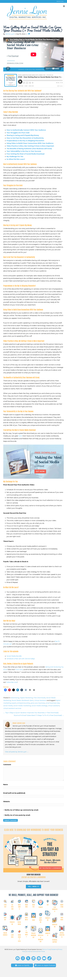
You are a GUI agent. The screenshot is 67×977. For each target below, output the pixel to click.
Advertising (15, 698)
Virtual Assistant (40, 700)
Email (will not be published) (14, 793)
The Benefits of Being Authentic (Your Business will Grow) (29, 149)
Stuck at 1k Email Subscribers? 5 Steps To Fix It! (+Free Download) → (39, 715)
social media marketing (22, 706)
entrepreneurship (23, 703)
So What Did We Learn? (16, 159)
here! (20, 436)
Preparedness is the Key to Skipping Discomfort (25, 141)
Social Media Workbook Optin (23, 700)
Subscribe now (11, 682)
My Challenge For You (15, 156)
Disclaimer (54, 949)
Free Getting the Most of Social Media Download (26, 154)
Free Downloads (39, 698)
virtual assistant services (12, 708)
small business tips (53, 703)
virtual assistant (53, 706)
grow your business (38, 703)
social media (8, 706)
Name (5, 784)
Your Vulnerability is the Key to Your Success (24, 151)
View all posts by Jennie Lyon (16, 752)
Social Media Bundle (14, 656)
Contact (29, 951)
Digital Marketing (26, 698)
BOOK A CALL (60, 1)
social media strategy (39, 706)
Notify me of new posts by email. (17, 815)
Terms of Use (46, 949)
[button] (18, 958)
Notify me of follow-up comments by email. (22, 810)
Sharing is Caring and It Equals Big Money (23, 135)
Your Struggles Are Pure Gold (18, 133)
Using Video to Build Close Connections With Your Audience (30, 143)
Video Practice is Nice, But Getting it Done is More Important (30, 146)
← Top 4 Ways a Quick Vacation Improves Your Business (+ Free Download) (31, 713)
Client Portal (41, 951)
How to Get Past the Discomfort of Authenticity (25, 138)
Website (6, 801)
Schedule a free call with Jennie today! (21, 659)
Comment (7, 765)
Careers (34, 951)
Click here (19, 669)
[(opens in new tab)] (33, 853)
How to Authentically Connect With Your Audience (26, 130)
